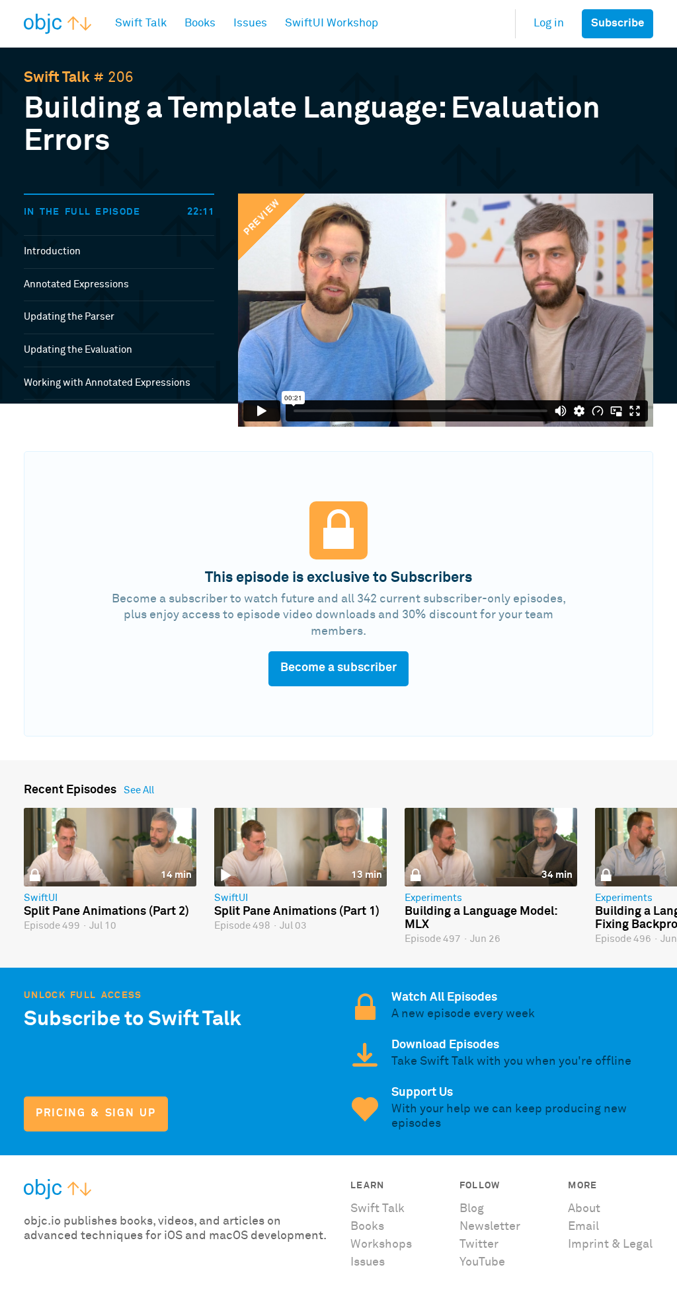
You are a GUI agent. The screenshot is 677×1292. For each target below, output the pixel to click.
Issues (367, 1262)
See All (139, 790)
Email (583, 1227)
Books (367, 1227)
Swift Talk (57, 78)
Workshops (381, 1244)
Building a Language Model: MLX (481, 918)
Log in (549, 23)
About (584, 1209)
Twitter (478, 1244)
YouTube (482, 1262)
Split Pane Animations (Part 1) (296, 911)
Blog (471, 1209)
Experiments (433, 898)
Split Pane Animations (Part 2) (106, 911)
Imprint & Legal (610, 1244)
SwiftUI (41, 898)
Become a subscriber (338, 668)
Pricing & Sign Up (95, 1113)
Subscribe (617, 23)
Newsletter (489, 1227)
